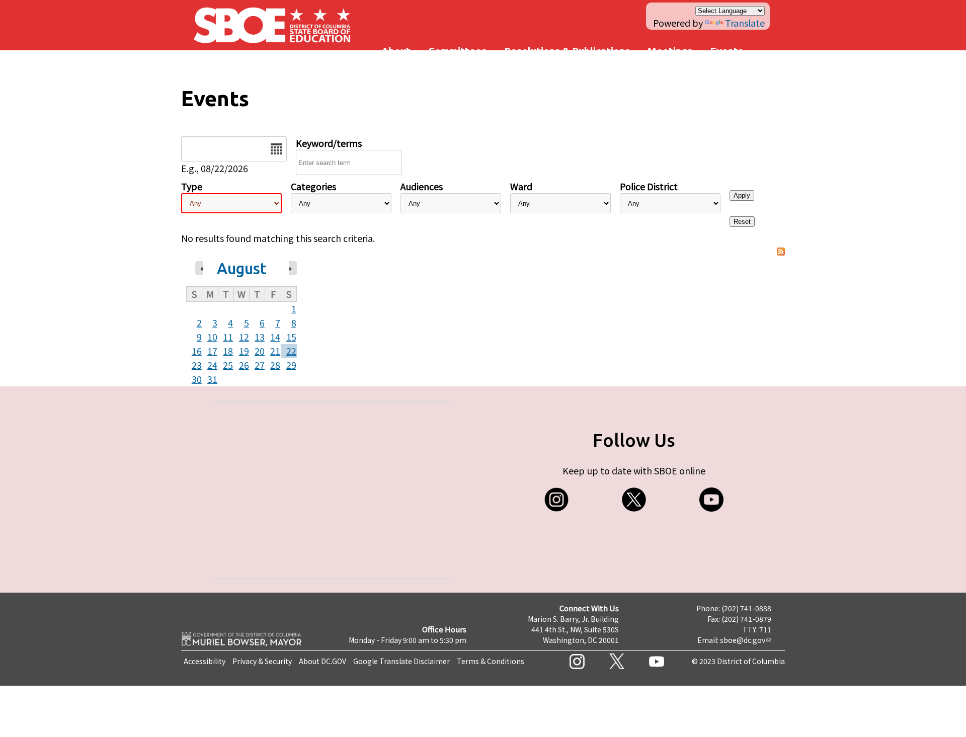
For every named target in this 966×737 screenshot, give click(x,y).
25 (228, 364)
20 (260, 350)
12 (244, 336)
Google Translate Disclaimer (401, 661)
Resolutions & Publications (567, 51)
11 (228, 336)
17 (212, 350)
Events (726, 51)
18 (228, 350)
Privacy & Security (262, 661)
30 (197, 378)
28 (275, 364)
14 (275, 336)
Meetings (670, 51)
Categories (313, 186)
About (396, 51)
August (242, 268)
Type (191, 186)
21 (275, 350)
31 (212, 378)
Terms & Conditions (490, 661)
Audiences (421, 186)
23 (197, 364)
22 (291, 350)
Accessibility (204, 661)
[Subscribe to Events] (781, 252)
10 (212, 336)
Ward (521, 186)
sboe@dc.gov (742, 640)
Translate (745, 22)
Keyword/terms (329, 142)
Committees (457, 51)
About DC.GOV (322, 661)
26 (244, 364)
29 (291, 364)
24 (212, 364)
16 (197, 350)
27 (260, 364)
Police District (649, 186)
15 (291, 336)
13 (260, 336)
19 (244, 350)
